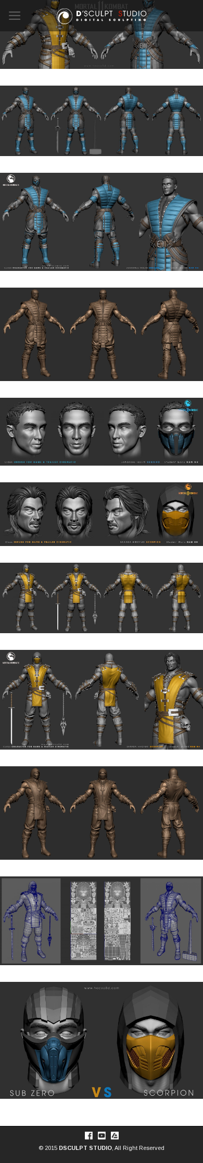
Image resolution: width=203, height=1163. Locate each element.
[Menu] (15, 15)
